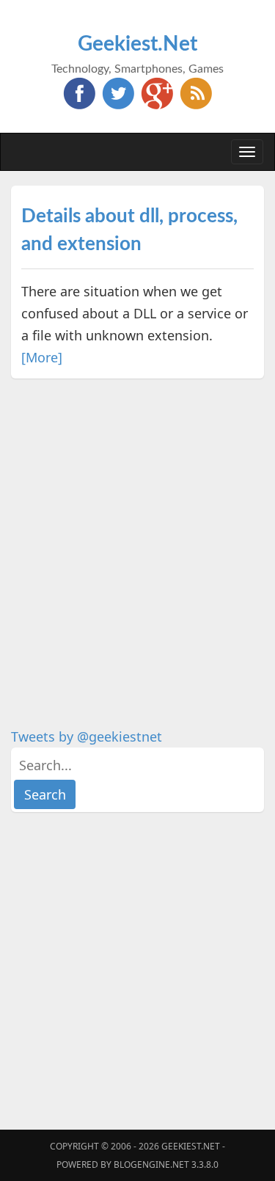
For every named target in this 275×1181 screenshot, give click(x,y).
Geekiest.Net (137, 44)
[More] (41, 357)
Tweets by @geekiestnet (86, 736)
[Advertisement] (137, 530)
